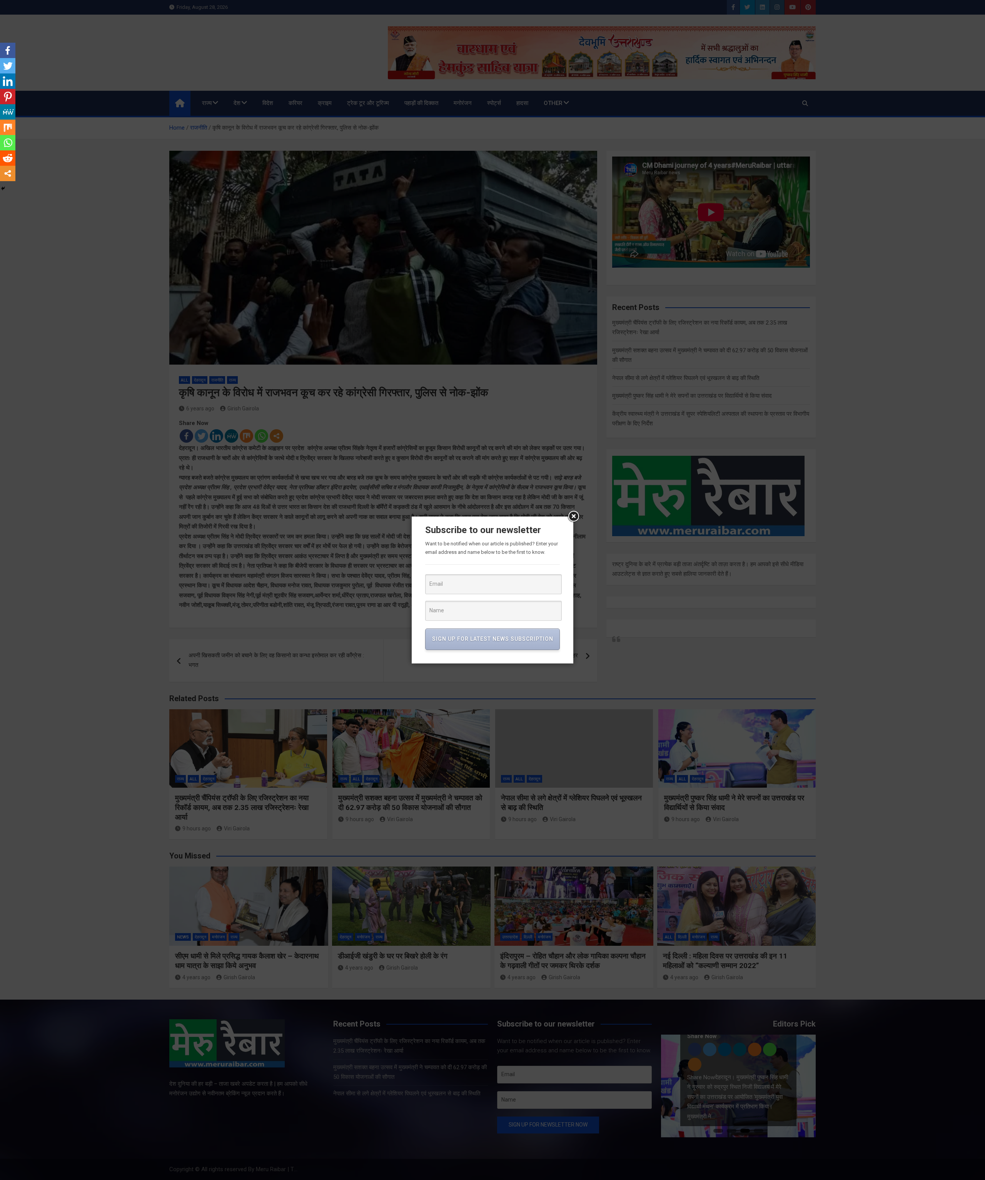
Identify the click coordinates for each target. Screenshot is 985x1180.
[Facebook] (7, 50)
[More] (7, 173)
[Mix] (7, 127)
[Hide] (3, 188)
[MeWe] (7, 112)
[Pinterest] (7, 96)
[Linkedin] (7, 81)
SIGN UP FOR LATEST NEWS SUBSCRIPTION (492, 639)
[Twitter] (7, 65)
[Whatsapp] (7, 142)
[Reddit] (7, 158)
